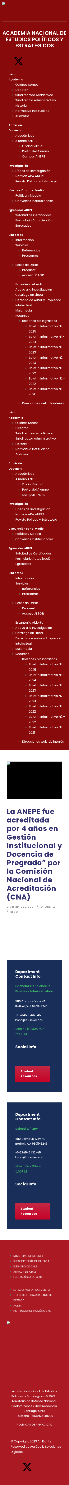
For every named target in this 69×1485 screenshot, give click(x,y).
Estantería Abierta (29, 284)
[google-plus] (23, 1055)
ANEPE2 (50, 907)
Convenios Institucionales (34, 201)
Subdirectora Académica (34, 95)
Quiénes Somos (26, 84)
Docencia (15, 130)
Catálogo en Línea (29, 294)
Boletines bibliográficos (39, 321)
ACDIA (17, 1305)
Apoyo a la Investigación (33, 289)
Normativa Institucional (32, 111)
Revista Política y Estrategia (36, 181)
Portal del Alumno (35, 151)
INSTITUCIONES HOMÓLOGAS (32, 1311)
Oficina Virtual (32, 146)
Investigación (18, 166)
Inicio (12, 74)
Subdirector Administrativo (35, 100)
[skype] (36, 1055)
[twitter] (43, 1055)
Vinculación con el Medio (26, 190)
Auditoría (22, 116)
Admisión (15, 125)
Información (24, 240)
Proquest (29, 270)
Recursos (22, 315)
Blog (14, 912)
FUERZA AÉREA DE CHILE (28, 1277)
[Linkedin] (42, 61)
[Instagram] (30, 61)
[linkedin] (30, 1055)
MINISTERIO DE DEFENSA (28, 1256)
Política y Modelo (28, 195)
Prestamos (30, 255)
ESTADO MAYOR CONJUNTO (31, 1290)
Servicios (22, 245)
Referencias (31, 250)
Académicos (24, 135)
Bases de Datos (27, 265)
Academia (16, 79)
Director (21, 90)
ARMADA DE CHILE (24, 1272)
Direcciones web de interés (43, 403)
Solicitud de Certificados (33, 215)
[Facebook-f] (7, 61)
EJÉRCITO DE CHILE (25, 1266)
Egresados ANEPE (20, 210)
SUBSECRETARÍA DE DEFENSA (31, 1261)
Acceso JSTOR (33, 275)
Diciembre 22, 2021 (20, 907)
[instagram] (50, 1055)
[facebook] (16, 1055)
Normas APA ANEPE (29, 176)
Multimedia (23, 310)
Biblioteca (16, 235)
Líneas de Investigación (32, 171)
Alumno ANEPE (26, 141)
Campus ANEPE (33, 156)
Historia (21, 105)
